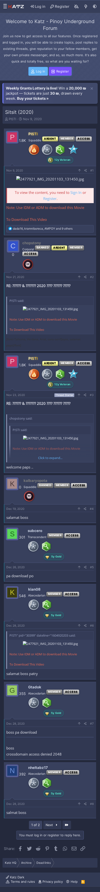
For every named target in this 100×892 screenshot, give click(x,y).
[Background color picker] (76, 6)
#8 (92, 804)
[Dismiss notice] (92, 89)
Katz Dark (16, 877)
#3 (92, 395)
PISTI (12, 119)
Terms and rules (23, 881)
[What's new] (86, 6)
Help (74, 881)
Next (50, 825)
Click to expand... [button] (50, 458)
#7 (92, 723)
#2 (92, 277)
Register (50, 198)
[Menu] (4, 6)
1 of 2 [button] (35, 825)
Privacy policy (52, 881)
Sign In (76, 192)
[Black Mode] (95, 6)
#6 (92, 625)
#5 (92, 567)
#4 (92, 509)
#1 (92, 170)
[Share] (86, 170)
